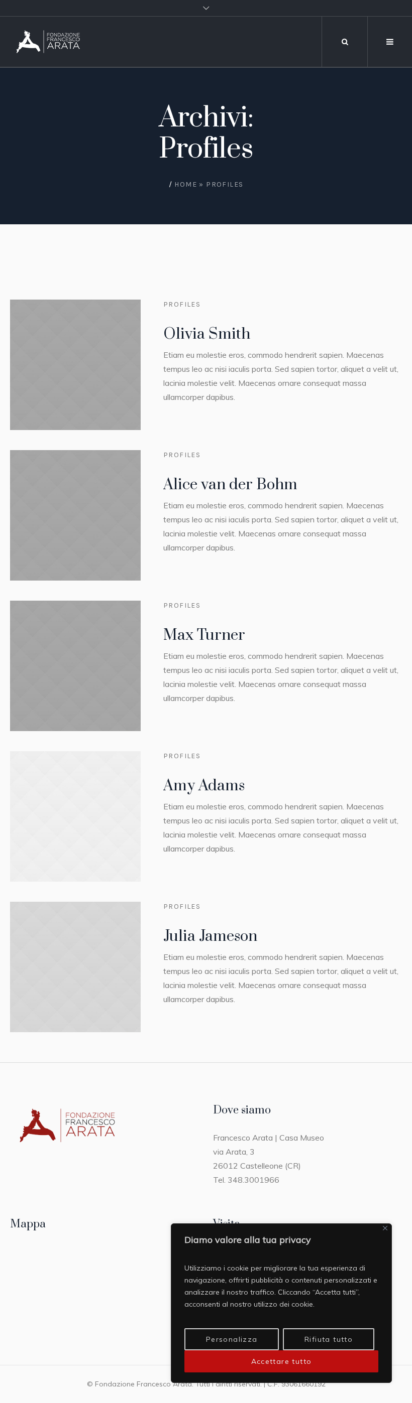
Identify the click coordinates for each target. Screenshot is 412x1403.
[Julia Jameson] (75, 967)
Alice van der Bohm (230, 484)
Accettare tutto (281, 1361)
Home (185, 184)
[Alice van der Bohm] (75, 515)
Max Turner (204, 635)
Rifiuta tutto (328, 1339)
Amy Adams (204, 785)
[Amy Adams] (75, 816)
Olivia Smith (206, 334)
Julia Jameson (210, 936)
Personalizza (232, 1339)
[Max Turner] (75, 666)
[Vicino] (385, 1228)
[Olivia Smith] (75, 365)
